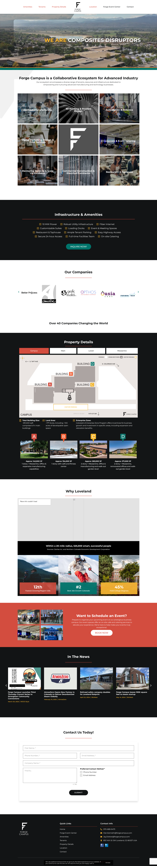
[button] (19, 292)
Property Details (59, 7)
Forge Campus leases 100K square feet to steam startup (59, 693)
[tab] (34, 351)
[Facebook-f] (102, 845)
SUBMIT (78, 793)
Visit (30, 305)
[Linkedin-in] (106, 845)
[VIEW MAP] (34, 449)
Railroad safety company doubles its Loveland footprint (23, 693)
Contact (130, 7)
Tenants (42, 7)
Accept (108, 862)
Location (93, 7)
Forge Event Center (111, 7)
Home (62, 829)
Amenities (27, 7)
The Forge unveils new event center (96, 692)
